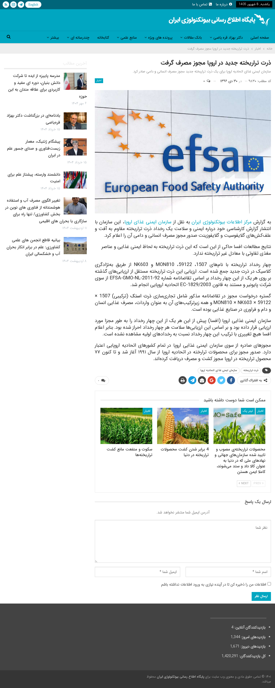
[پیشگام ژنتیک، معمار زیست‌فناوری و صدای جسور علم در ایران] (75, 147)
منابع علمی (129, 37)
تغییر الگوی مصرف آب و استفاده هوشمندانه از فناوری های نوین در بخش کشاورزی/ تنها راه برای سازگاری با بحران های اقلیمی (46, 210)
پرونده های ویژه (160, 37)
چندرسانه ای (80, 37)
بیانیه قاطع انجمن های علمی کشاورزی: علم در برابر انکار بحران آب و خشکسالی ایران (33, 247)
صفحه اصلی (260, 37)
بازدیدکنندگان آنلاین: (249, 627)
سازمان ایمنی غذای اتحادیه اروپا (218, 370)
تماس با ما (199, 4)
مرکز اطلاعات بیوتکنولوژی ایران (221, 222)
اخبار (99, 81)
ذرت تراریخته (250, 370)
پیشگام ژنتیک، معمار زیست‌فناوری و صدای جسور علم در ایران (33, 148)
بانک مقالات (193, 37)
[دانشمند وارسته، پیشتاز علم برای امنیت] (75, 179)
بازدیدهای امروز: (253, 637)
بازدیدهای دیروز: (253, 646)
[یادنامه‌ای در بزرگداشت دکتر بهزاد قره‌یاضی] (75, 121)
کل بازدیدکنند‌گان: (252, 656)
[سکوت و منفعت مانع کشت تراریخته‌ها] (126, 426)
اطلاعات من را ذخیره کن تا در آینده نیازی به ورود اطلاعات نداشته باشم (213, 584)
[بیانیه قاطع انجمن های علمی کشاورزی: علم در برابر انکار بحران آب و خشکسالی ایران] (75, 245)
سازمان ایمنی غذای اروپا (148, 222)
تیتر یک (248, 410)
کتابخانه (103, 37)
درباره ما (221, 4)
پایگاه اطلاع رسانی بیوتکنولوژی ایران (180, 676)
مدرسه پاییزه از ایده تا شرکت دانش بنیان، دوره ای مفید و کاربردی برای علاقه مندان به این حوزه (47, 86)
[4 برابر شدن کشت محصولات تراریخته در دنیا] (183, 426)
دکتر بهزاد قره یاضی (228, 37)
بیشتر (54, 37)
